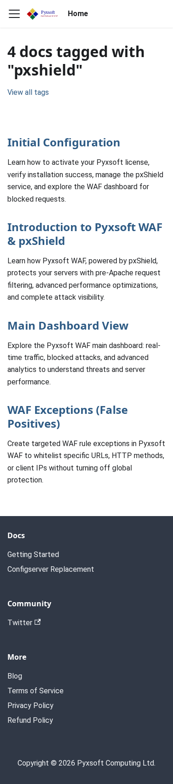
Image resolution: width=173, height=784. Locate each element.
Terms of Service (35, 690)
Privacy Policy (30, 705)
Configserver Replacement (50, 569)
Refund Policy (30, 720)
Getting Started (33, 554)
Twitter (19, 622)
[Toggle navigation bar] (14, 14)
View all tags (28, 92)
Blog (14, 676)
